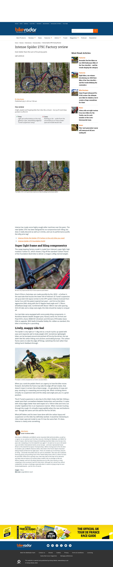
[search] (95, 31)
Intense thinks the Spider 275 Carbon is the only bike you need (41, 238)
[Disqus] (44, 501)
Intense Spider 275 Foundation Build (31, 241)
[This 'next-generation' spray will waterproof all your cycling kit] (75, 127)
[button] (42, 177)
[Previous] (18, 170)
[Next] (66, 170)
